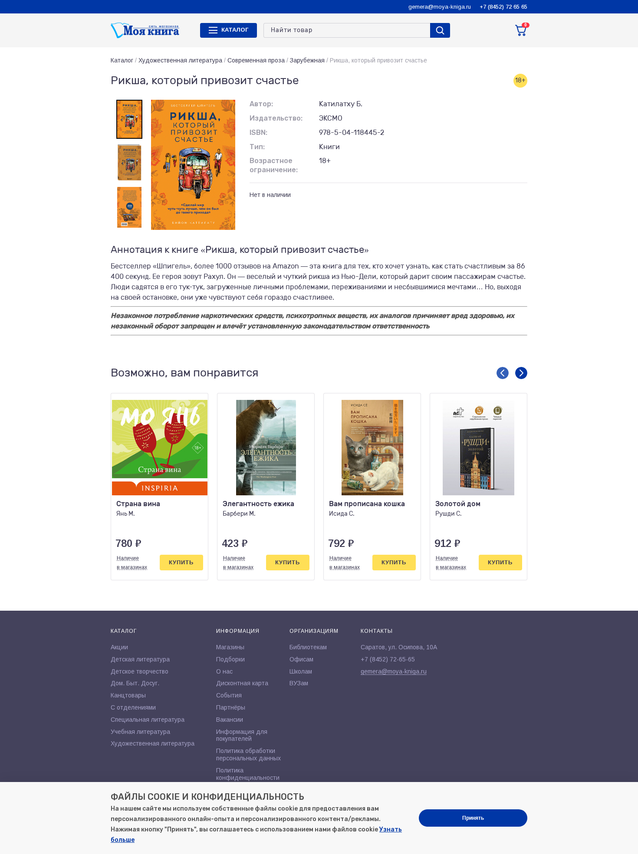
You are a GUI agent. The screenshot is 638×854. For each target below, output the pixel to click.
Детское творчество (139, 671)
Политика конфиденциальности (248, 774)
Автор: (261, 104)
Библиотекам (308, 647)
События (229, 695)
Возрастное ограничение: (274, 165)
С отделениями (133, 707)
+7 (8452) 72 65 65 (503, 6)
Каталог (122, 60)
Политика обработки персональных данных (248, 754)
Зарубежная (307, 60)
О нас (224, 671)
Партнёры (230, 707)
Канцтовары (128, 695)
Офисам (301, 659)
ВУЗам (298, 683)
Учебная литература (140, 731)
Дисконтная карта (242, 683)
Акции (119, 647)
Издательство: (276, 118)
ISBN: (258, 132)
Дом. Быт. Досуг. (135, 683)
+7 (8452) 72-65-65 (388, 659)
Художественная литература (180, 60)
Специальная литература (147, 719)
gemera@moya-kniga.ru (439, 6)
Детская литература (140, 659)
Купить (181, 562)
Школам (300, 671)
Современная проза (256, 60)
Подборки (230, 659)
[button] (503, 373)
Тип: (257, 147)
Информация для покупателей (241, 735)
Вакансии (229, 719)
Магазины (230, 647)
